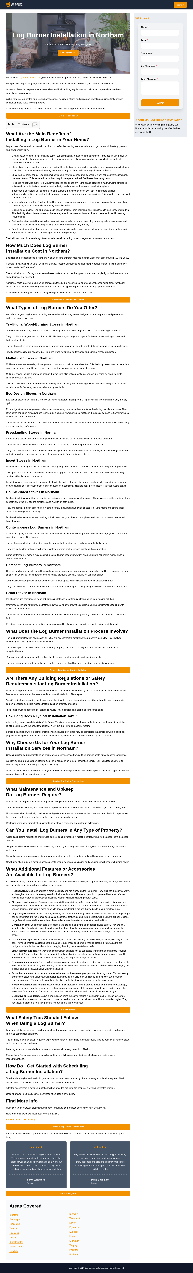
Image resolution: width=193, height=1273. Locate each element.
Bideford (10, 1119)
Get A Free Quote (68, 1193)
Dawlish (13, 1251)
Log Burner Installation (30, 77)
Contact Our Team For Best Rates (68, 299)
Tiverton (13, 1228)
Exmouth (73, 1214)
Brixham (73, 1254)
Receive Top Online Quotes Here (68, 781)
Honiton (73, 1236)
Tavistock (14, 1233)
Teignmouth (75, 1218)
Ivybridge (74, 1232)
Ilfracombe (14, 1224)
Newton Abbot (16, 1246)
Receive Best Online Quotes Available (68, 670)
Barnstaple (21, 1119)
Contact (180, 5)
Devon (72, 1223)
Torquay (73, 1245)
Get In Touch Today (68, 116)
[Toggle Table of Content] (33, 124)
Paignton (73, 1250)
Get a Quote (66, 53)
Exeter (12, 1237)
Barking (31, 1119)
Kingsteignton (16, 1242)
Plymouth (74, 1227)
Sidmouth (74, 1241)
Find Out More (68, 1010)
